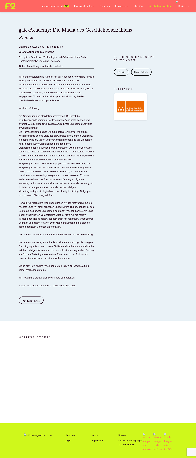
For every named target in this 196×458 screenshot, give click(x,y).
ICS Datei (121, 72)
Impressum (97, 440)
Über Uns (70, 435)
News (95, 435)
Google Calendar (141, 72)
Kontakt (122, 435)
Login (68, 440)
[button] (93, 6)
